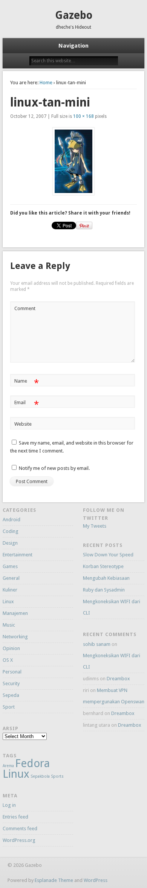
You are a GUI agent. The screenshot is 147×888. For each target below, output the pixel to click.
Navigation (73, 45)
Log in (9, 805)
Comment (24, 308)
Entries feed (15, 817)
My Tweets (94, 526)
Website (23, 424)
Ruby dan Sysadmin (104, 590)
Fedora (32, 763)
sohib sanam (96, 644)
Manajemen (15, 613)
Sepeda (11, 695)
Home (46, 82)
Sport (9, 707)
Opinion (11, 648)
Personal (12, 672)
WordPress (95, 880)
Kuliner (10, 590)
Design (10, 543)
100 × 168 (83, 116)
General (11, 578)
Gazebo (73, 15)
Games (10, 566)
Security (11, 683)
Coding (10, 531)
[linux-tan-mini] (73, 161)
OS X (8, 660)
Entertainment (17, 555)
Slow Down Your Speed (108, 555)
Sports (57, 776)
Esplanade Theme (54, 880)
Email (26, 404)
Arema (8, 765)
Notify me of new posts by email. (54, 468)
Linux (8, 601)
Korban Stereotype (103, 566)
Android (11, 519)
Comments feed (20, 828)
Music (9, 625)
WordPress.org (19, 840)
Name (26, 383)
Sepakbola (40, 776)
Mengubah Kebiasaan (106, 578)
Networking (15, 636)
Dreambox (118, 678)
